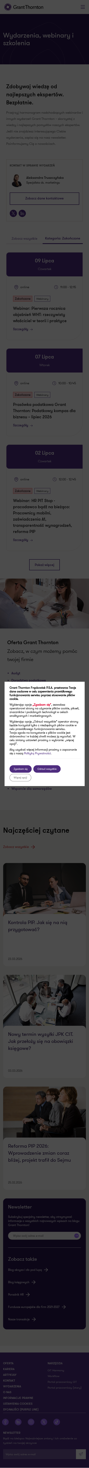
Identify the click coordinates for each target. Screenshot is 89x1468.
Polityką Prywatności (37, 753)
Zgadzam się (21, 769)
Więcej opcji (20, 777)
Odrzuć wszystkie (47, 769)
